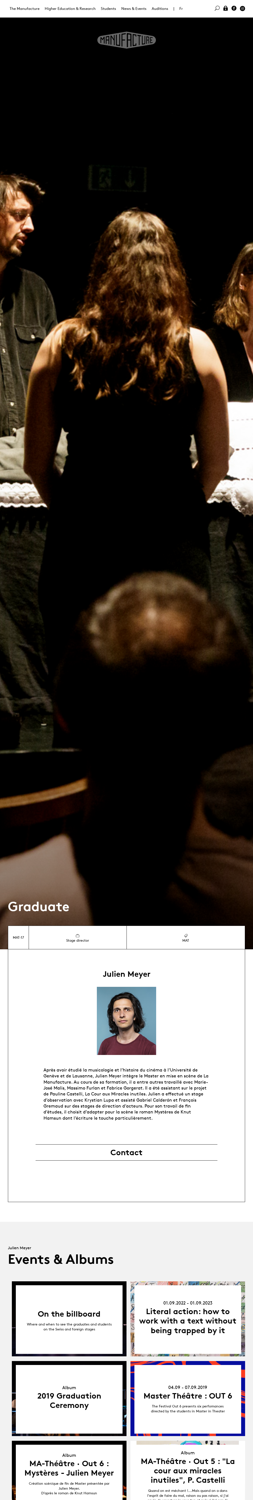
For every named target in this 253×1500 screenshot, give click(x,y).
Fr (181, 8)
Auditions (160, 8)
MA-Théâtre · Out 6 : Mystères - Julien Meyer (69, 1468)
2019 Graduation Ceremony (69, 1400)
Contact (126, 1152)
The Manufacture (25, 8)
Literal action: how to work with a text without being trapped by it (187, 1321)
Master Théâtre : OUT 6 (188, 1396)
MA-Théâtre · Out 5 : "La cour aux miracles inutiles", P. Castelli (188, 1471)
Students (108, 8)
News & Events (134, 8)
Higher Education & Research (70, 8)
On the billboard (69, 1314)
